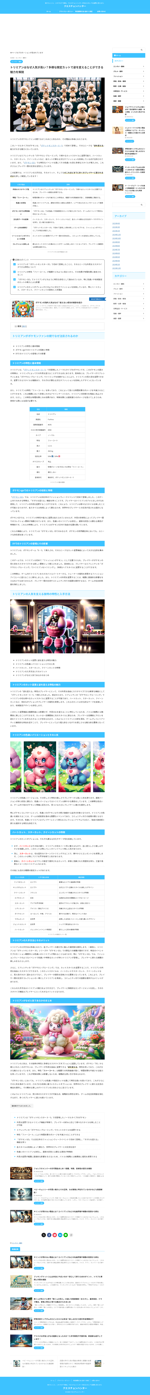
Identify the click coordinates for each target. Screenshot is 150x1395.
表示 (24, 326)
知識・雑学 (117, 313)
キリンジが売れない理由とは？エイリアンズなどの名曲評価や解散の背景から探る (66, 1211)
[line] (65, 1235)
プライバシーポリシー (66, 11)
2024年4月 (116, 261)
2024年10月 (116, 238)
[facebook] (49, 1235)
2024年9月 (116, 242)
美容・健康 (117, 318)
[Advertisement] (75, 30)
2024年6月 (116, 253)
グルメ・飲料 (118, 289)
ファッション (118, 294)
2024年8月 (116, 246)
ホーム (48, 11)
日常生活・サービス (120, 308)
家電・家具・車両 (119, 299)
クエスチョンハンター (75, 6)
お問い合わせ (101, 11)
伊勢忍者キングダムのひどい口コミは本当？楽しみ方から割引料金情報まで (64, 1319)
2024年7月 (116, 249)
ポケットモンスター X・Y (51, 145)
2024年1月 (116, 264)
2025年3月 (116, 227)
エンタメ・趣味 (17, 1243)
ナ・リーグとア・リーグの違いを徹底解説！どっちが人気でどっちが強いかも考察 (135, 188)
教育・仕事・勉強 (119, 303)
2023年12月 (116, 268)
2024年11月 (116, 234)
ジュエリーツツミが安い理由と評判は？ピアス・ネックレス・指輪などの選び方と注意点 (135, 131)
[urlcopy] (71, 1235)
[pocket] (54, 1235)
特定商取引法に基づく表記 (83, 11)
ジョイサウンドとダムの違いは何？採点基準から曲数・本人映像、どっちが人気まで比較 (135, 110)
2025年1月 (116, 231)
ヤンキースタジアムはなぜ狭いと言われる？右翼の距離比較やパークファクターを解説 (135, 169)
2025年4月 (116, 223)
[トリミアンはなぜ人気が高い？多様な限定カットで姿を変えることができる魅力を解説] (60, 1235)
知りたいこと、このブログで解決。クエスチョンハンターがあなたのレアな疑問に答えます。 (75, 1385)
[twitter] (44, 1235)
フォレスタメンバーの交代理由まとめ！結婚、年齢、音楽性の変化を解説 (63, 1168)
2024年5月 (116, 257)
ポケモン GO (29, 162)
